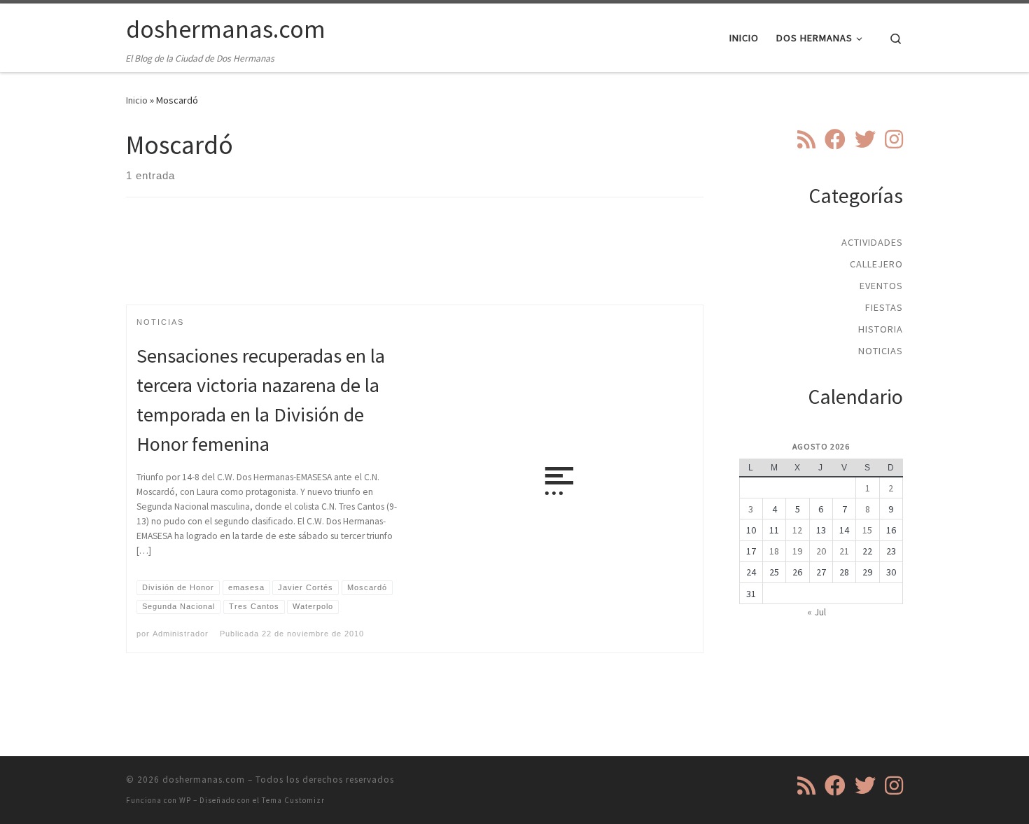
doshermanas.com (203, 779)
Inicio (137, 100)
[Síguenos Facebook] (835, 139)
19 (797, 551)
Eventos (881, 285)
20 (821, 551)
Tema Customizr (293, 800)
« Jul (816, 612)
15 (867, 530)
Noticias (880, 350)
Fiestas (884, 307)
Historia (880, 329)
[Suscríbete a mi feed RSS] (806, 139)
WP (185, 800)
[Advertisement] (415, 263)
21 (844, 551)
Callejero (876, 264)
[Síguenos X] (865, 139)
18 (774, 551)
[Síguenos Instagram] (894, 139)
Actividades (872, 242)
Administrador (181, 633)
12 (797, 530)
